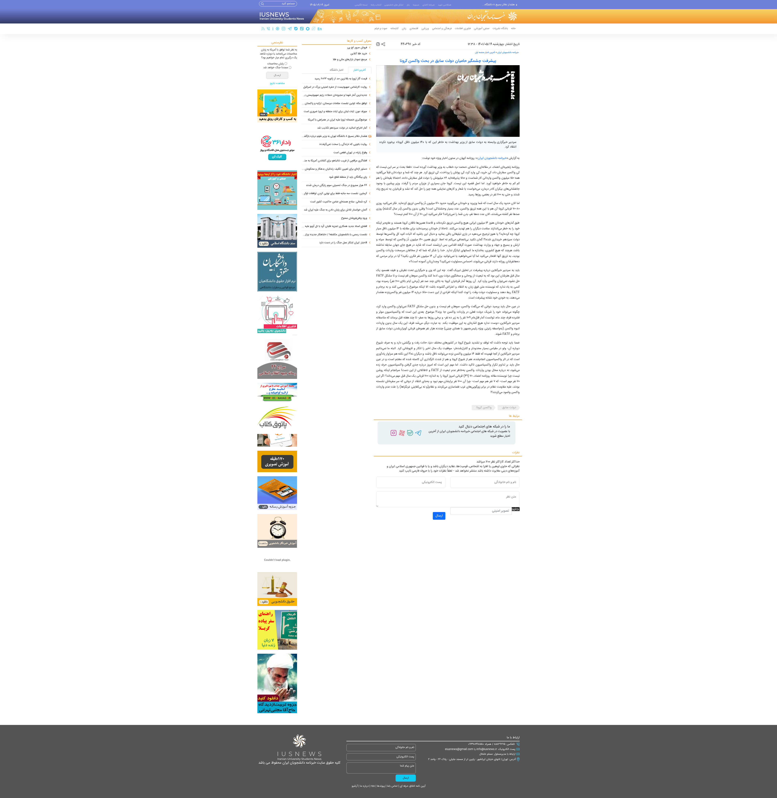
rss (372, 786)
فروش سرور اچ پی (357, 48)
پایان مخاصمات (275, 64)
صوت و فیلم (381, 28)
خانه (513, 28)
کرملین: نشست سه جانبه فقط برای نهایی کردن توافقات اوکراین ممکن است (334, 194)
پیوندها (380, 786)
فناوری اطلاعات (463, 28)
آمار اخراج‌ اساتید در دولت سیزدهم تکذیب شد (342, 128)
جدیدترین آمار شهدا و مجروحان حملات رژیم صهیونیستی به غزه (334, 95)
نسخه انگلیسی (361, 5)
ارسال (439, 516)
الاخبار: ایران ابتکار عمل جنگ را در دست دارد (343, 243)
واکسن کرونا (483, 407)
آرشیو (355, 786)
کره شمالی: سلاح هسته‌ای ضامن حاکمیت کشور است (338, 202)
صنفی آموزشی (481, 28)
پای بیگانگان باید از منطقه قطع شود (348, 177)
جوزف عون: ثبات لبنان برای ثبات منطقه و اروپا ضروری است (335, 112)
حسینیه (416, 5)
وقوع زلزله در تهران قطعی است (350, 153)
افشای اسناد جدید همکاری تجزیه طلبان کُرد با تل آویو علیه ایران (334, 226)
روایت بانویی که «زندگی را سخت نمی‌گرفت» (343, 144)
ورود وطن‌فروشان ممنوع (354, 218)
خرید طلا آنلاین (358, 54)
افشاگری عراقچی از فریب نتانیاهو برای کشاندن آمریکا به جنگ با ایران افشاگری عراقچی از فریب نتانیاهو (334, 161)
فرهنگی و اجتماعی (442, 28)
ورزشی (425, 28)
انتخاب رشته (376, 5)
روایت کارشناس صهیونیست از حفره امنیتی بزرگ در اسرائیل (335, 87)
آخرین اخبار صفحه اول (485, 52)
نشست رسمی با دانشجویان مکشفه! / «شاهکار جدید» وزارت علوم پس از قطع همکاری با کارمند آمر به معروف (334, 235)
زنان (404, 28)
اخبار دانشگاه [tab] (336, 70)
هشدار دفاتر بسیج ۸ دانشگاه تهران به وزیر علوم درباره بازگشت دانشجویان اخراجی (334, 136)
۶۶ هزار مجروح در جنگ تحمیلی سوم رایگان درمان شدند (336, 186)
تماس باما (392, 786)
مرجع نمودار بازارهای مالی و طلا (350, 60)
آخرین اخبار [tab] (360, 70)
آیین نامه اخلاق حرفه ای (412, 786)
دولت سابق (509, 407)
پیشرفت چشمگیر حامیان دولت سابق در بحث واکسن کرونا (448, 61)
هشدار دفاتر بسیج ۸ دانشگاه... (498, 4)
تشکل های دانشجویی (393, 5)
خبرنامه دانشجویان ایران (508, 52)
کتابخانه (395, 28)
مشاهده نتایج (277, 84)
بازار (408, 5)
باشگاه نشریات (500, 28)
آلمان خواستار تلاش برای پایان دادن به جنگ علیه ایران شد (335, 210)
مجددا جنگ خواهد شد (275, 68)
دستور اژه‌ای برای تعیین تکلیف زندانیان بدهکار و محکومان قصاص (334, 169)
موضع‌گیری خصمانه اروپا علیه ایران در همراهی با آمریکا (337, 120)
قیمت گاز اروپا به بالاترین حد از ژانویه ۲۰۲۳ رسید (341, 79)
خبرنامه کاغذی (428, 5)
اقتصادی (414, 28)
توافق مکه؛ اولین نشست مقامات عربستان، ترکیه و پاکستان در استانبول (334, 104)
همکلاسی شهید (444, 5)
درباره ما (364, 786)
